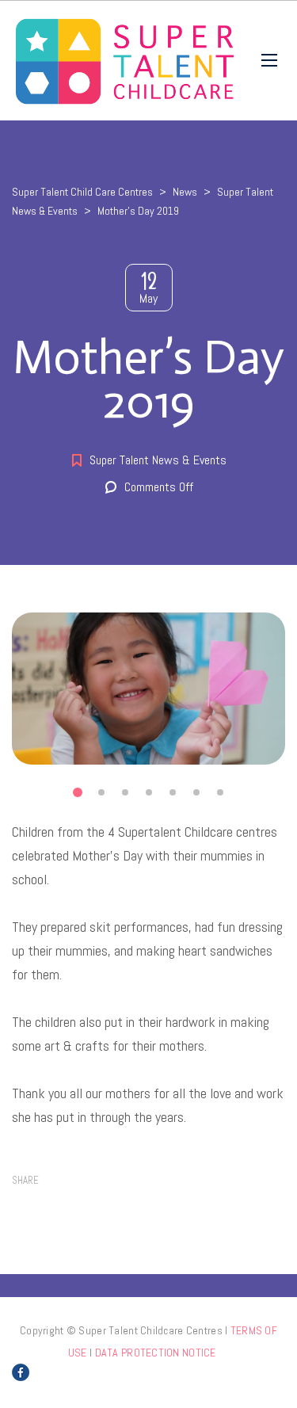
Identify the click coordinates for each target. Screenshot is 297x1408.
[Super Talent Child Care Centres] (125, 60)
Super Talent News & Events (158, 460)
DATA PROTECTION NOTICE (155, 1352)
